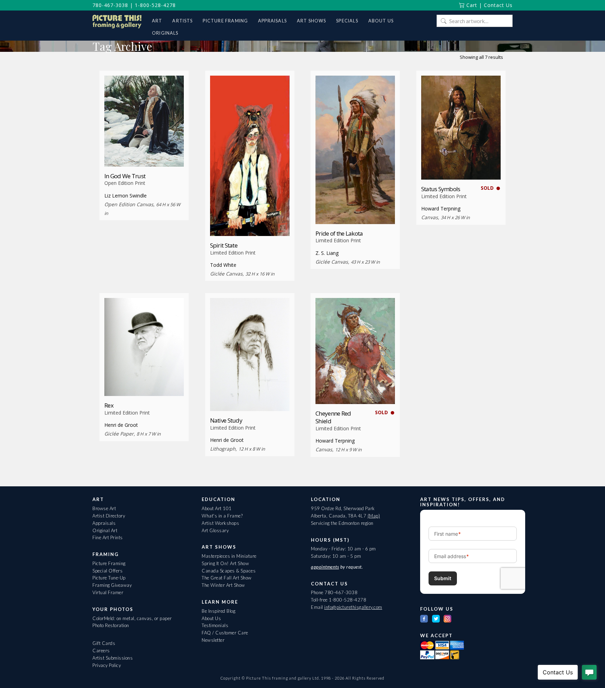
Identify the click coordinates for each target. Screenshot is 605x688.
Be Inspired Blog (218, 611)
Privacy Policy (106, 665)
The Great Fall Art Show (227, 578)
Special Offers (107, 571)
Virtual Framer (107, 592)
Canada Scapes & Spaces (229, 571)
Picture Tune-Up (109, 578)
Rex (108, 405)
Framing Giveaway (112, 585)
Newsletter (213, 640)
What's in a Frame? (222, 516)
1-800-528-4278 (155, 5)
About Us (211, 618)
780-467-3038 (110, 5)
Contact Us (498, 5)
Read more (144, 154)
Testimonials (215, 625)
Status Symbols (440, 189)
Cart (471, 5)
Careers (101, 650)
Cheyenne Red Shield (333, 417)
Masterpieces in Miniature (229, 556)
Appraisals (104, 523)
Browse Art (104, 508)
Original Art (104, 530)
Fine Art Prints (107, 537)
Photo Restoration (110, 625)
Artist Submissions (112, 658)
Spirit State (223, 245)
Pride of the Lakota (339, 233)
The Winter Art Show (223, 585)
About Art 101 (217, 508)
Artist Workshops (220, 523)
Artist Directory (108, 516)
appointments (325, 567)
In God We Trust (124, 176)
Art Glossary (215, 530)
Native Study (226, 420)
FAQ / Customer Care (225, 632)
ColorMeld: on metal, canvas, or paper (132, 618)
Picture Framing (109, 563)
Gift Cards (103, 643)
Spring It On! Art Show (225, 563)
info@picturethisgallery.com (353, 607)
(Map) (374, 516)
